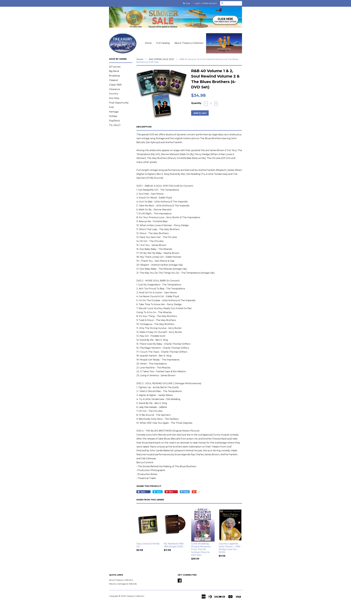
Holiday (113, 116)
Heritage (114, 111)
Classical (113, 80)
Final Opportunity (119, 102)
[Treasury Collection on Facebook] (180, 580)
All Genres (114, 66)
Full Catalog (163, 43)
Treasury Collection (135, 596)
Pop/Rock (114, 120)
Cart (188, 3)
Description (144, 126)
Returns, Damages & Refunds (123, 584)
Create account (209, 3)
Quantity (196, 103)
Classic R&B (115, 84)
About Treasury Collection (188, 43)
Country (113, 93)
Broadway (114, 75)
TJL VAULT (115, 125)
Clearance (114, 89)
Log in (198, 3)
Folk (111, 107)
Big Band (114, 71)
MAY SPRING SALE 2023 (161, 59)
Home (148, 43)
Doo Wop (114, 98)
